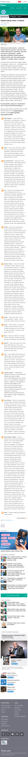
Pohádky (11, 538)
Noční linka (4, 24)
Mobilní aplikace (5, 725)
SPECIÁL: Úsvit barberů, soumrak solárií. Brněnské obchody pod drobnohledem (15, 565)
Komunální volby (5, 707)
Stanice (3, 710)
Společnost (4, 16)
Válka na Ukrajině (5, 705)
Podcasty (3, 723)
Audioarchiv (19, 8)
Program (12, 8)
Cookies (3, 753)
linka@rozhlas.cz (18, 110)
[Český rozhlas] (5, 1)
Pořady (4, 541)
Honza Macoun (8, 520)
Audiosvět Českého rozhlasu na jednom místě (12, 551)
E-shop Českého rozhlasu (10, 632)
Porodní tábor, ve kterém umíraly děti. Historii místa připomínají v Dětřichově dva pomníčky (17, 586)
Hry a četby (5, 535)
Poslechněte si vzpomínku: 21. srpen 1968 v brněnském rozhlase (16, 579)
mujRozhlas (4, 530)
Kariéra (16, 712)
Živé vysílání (5, 544)
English (24, 753)
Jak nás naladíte (19, 705)
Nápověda (17, 707)
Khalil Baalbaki (23, 43)
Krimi (3, 538)
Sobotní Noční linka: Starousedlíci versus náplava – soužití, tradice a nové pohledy (16, 604)
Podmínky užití (17, 753)
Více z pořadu (6, 600)
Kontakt (17, 714)
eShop (3, 712)
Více (20, 16)
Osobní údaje (10, 753)
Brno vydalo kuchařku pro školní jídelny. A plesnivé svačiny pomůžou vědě (17, 558)
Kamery (25, 8)
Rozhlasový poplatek (20, 716)
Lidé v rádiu (18, 710)
